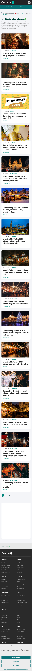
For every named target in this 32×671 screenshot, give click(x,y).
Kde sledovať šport (21, 595)
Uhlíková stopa (4, 600)
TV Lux (3, 620)
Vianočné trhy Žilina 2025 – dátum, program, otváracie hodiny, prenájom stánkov (16, 210)
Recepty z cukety (21, 629)
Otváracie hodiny (21, 579)
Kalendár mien (4, 562)
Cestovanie (13, 173)
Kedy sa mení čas (5, 572)
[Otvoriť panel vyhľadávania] (26, 2)
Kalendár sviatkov (5, 565)
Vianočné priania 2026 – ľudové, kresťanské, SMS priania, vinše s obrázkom (15, 85)
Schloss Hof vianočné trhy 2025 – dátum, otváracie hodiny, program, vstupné (15, 393)
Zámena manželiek (6, 629)
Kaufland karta (20, 588)
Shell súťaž (19, 572)
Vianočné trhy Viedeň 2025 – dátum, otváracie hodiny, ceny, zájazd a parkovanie (14, 241)
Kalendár (13, 50)
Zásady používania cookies (10, 669)
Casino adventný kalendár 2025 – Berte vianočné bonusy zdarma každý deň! (15, 116)
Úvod (2, 546)
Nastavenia (16, 665)
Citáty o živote (4, 598)
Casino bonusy (4, 584)
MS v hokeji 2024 (21, 605)
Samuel (23, 13)
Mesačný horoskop (5, 569)
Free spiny (3, 588)
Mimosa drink (20, 636)
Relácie (18, 617)
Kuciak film (4, 622)
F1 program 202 (20, 598)
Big (2, 617)
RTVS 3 (18, 620)
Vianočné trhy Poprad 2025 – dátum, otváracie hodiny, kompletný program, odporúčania (15, 454)
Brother (5, 617)
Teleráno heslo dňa (21, 562)
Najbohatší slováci (5, 595)
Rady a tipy (13, 142)
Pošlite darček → (5, 14)
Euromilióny (4, 579)
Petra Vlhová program (22, 602)
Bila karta (19, 586)
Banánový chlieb (20, 634)
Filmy (18, 613)
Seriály (18, 615)
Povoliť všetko (16, 657)
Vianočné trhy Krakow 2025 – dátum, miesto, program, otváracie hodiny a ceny (16, 333)
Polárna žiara (4, 605)
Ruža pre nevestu (5, 638)
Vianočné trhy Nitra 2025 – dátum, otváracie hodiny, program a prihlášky (15, 485)
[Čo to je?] (8, 2)
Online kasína (4, 586)
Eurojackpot (4, 581)
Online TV (19, 622)
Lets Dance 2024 (5, 634)
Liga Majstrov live (21, 600)
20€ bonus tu (22, 7)
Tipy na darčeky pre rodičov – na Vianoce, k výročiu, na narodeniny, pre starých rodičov (15, 147)
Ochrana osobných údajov (22, 669)
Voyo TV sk (4, 615)
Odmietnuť (16, 661)
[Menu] (29, 2)
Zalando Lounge (20, 584)
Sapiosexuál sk (4, 602)
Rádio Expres (20, 565)
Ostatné (12, 80)
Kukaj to (3, 613)
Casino (12, 111)
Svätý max (3, 636)
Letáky (18, 581)
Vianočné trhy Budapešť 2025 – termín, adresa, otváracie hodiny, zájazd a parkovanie (15, 178)
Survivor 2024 (4, 631)
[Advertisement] (16, 521)
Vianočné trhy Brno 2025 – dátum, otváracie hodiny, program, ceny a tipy (15, 272)
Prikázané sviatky (5, 567)
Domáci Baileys (20, 631)
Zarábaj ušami (20, 567)
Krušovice (19, 569)
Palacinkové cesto (21, 638)
